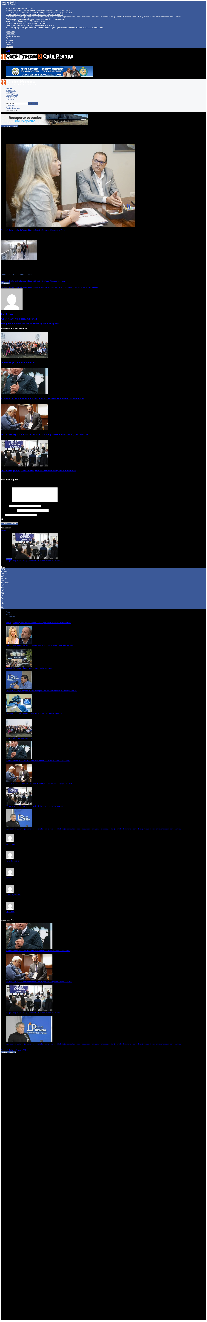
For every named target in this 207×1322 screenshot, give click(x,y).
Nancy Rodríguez (12, 861)
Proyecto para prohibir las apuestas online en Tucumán (26, 23)
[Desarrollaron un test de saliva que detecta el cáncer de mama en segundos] (19, 711)
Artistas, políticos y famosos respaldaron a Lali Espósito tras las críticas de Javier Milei (38, 623)
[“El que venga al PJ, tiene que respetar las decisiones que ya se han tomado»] (24, 466)
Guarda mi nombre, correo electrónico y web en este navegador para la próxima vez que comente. (41, 519)
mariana (9, 878)
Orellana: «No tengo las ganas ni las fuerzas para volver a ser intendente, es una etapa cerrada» (41, 691)
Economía (11, 91)
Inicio (9, 88)
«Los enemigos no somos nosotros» (19, 8)
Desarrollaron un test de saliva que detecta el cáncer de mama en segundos (34, 713)
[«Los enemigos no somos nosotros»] (24, 358)
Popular (9, 612)
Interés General (6, 126)
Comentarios (10, 616)
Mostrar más (5, 283)
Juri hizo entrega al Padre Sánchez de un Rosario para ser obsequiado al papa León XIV (39, 12)
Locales (10, 93)
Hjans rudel (10, 912)
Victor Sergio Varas (13, 895)
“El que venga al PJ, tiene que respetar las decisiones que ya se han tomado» (34, 15)
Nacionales (12, 95)
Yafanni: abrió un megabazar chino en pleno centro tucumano (29, 668)
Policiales (11, 97)
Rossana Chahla (26, 274)
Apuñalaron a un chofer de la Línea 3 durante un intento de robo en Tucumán (35, 19)
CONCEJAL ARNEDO (10, 274)
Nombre (5, 506)
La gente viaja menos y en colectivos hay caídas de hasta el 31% (30, 25)
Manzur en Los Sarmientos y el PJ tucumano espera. (25, 21)
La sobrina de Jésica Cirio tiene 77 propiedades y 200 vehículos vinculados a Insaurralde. (39, 645)
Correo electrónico (8, 510)
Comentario (6, 502)
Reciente (9, 614)
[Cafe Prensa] (37, 59)
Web (2, 515)
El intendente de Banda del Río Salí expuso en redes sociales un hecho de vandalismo (38, 10)
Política (10, 99)
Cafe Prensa (7, 314)
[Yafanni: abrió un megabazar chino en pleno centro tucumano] (19, 666)
